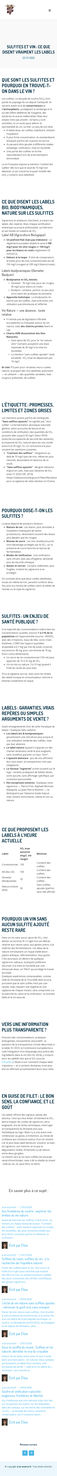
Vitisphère (7, 1062)
